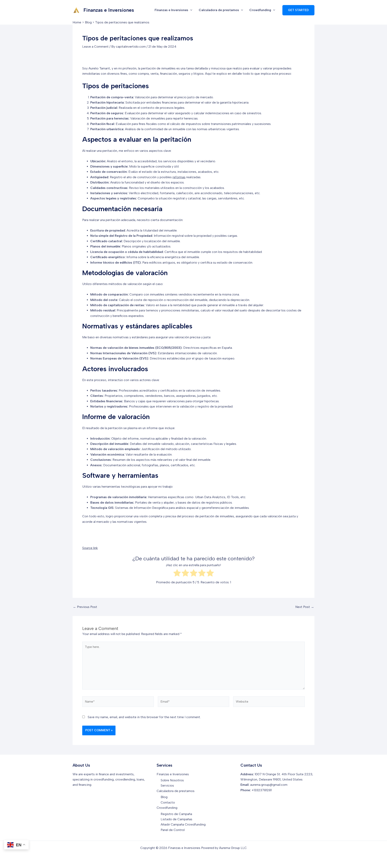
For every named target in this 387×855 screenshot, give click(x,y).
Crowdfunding (260, 10)
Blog (164, 797)
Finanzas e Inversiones (108, 10)
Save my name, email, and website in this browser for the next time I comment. (144, 717)
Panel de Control (173, 830)
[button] (190, 10)
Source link (90, 548)
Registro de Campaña (176, 814)
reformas (179, 177)
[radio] (177, 573)
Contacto (168, 802)
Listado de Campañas (176, 819)
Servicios (167, 785)
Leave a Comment (95, 46)
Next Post (304, 607)
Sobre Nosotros (172, 780)
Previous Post (85, 607)
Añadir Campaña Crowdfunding (183, 824)
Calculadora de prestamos (219, 10)
